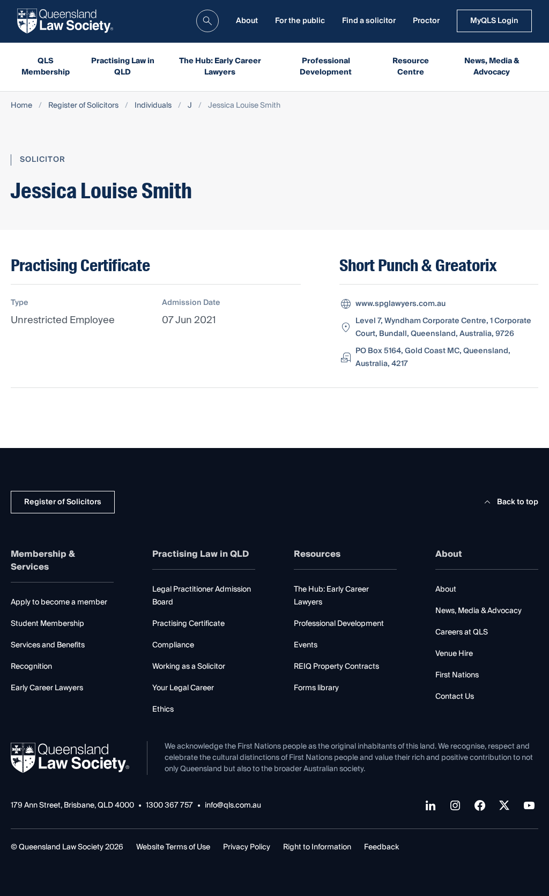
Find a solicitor (369, 20)
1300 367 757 (169, 805)
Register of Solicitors (83, 105)
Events (305, 645)
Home (21, 105)
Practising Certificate (188, 623)
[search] (207, 21)
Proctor (426, 20)
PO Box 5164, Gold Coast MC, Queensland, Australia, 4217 (432, 357)
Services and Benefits (48, 645)
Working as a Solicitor (188, 666)
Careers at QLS (461, 632)
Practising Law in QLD (122, 67)
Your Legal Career (183, 688)
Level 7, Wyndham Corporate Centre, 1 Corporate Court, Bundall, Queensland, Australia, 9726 (443, 327)
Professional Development (326, 67)
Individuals (153, 105)
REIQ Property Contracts (336, 666)
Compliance (173, 645)
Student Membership (47, 623)
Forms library (316, 688)
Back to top (517, 502)
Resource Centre (410, 67)
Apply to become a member (59, 602)
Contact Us (454, 696)
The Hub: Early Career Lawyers (220, 67)
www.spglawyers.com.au (400, 303)
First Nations (457, 675)
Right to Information (317, 847)
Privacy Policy (246, 847)
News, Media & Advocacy (492, 67)
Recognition (31, 666)
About (247, 20)
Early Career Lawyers (47, 688)
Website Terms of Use (173, 847)
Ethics (163, 709)
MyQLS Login (494, 20)
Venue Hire (454, 653)
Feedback (381, 847)
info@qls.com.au (233, 805)
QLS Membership (45, 67)
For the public (300, 20)
